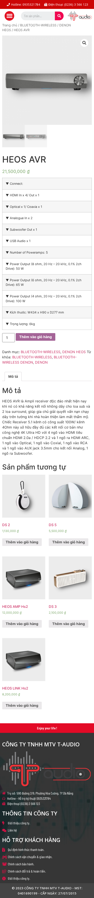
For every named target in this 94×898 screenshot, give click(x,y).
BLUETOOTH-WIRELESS (38, 25)
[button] (9, 16)
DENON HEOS (74, 352)
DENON (41, 362)
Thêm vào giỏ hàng (35, 337)
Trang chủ (9, 25)
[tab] (13, 376)
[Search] (59, 16)
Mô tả (13, 376)
